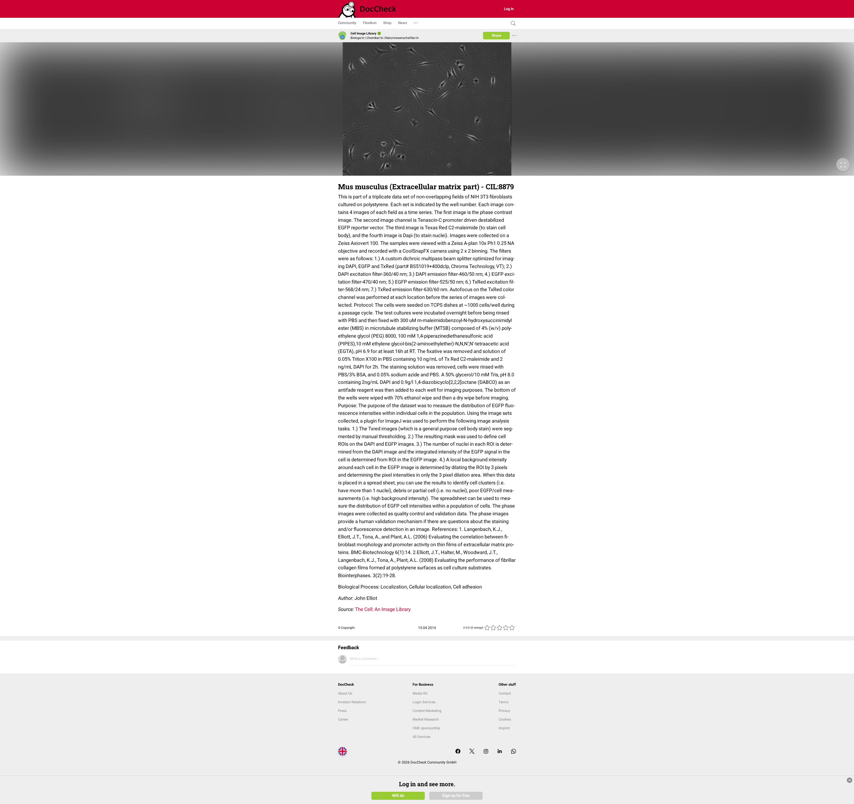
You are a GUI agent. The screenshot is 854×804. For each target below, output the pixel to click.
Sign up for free (456, 795)
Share (496, 35)
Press (342, 711)
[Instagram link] (485, 752)
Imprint (504, 728)
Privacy (504, 711)
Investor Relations (352, 702)
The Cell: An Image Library (383, 609)
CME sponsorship (426, 728)
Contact (505, 693)
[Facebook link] (457, 752)
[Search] (512, 23)
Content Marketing (427, 711)
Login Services (424, 702)
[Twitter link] (472, 752)
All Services (422, 737)
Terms (503, 702)
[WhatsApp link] (513, 752)
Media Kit (420, 693)
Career (343, 719)
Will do (398, 795)
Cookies (505, 719)
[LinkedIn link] (499, 752)
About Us (345, 693)
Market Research (426, 719)
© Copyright (346, 627)
